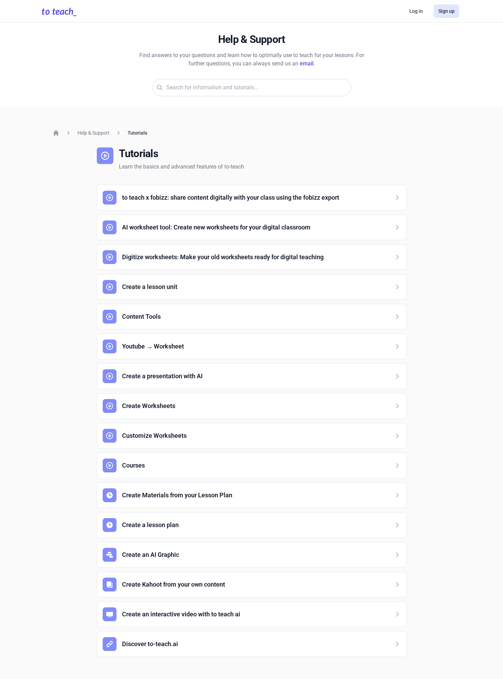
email (307, 63)
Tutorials (137, 133)
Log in (416, 11)
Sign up (446, 11)
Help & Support (93, 133)
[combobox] (251, 87)
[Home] (56, 132)
